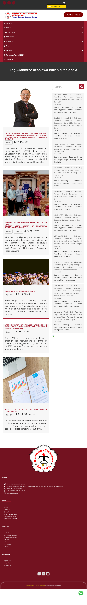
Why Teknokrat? (10, 32)
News (8, 46)
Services (9, 50)
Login (49, 3)
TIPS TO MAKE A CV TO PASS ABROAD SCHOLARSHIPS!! (26, 410)
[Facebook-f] (39, 573)
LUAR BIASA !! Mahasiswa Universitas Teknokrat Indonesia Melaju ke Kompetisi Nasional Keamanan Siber (68, 217)
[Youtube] (48, 573)
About (8, 28)
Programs (9, 41)
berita (8, 142)
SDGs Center (8, 59)
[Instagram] (43, 573)
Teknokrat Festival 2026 (15, 55)
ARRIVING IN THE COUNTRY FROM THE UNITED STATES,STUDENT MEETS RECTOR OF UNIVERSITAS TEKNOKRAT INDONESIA (26, 225)
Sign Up (58, 3)
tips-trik (9, 294)
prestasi (18, 231)
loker (8, 332)
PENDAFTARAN (73, 15)
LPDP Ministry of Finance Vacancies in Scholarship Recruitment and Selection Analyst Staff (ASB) (26, 326)
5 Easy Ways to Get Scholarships (20, 291)
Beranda (9, 23)
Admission (10, 37)
